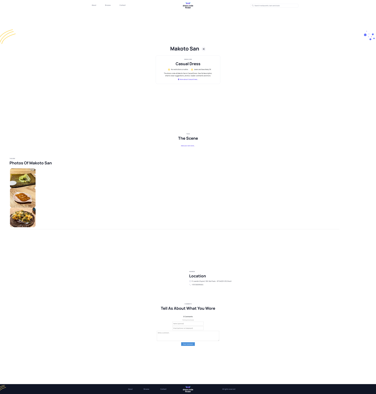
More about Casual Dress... (189, 79)
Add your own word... (188, 146)
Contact (122, 5)
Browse (108, 5)
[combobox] (274, 5)
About (94, 5)
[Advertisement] (59, 29)
